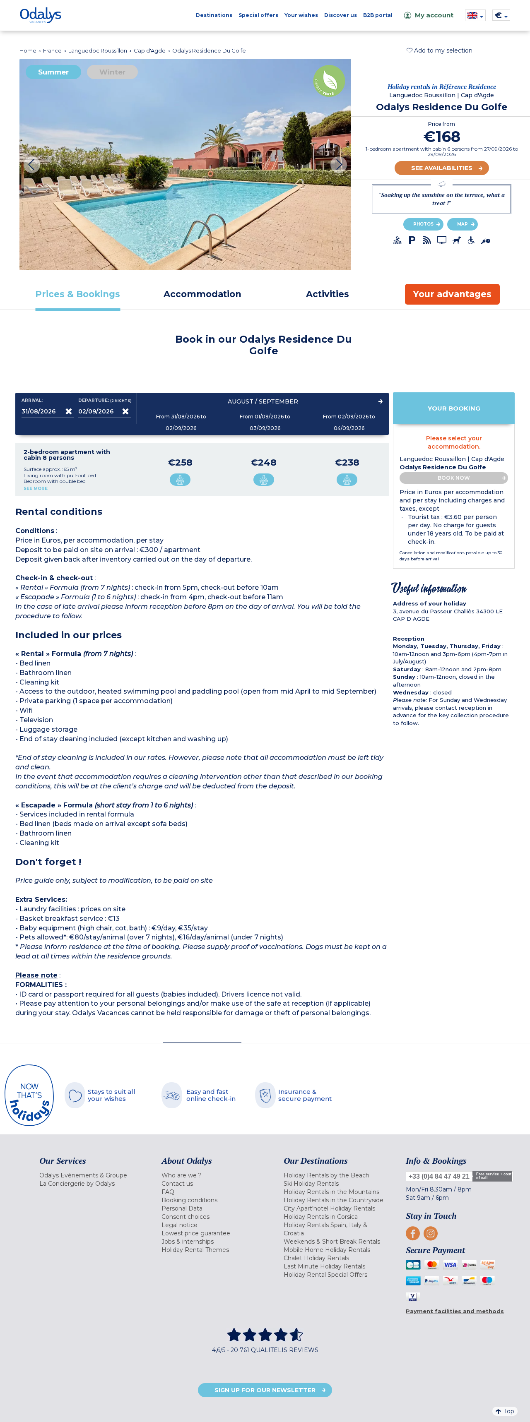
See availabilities (441, 168)
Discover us (340, 15)
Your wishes (301, 15)
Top (509, 1411)
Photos (423, 224)
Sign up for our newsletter (265, 1390)
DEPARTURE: (104, 401)
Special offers (258, 15)
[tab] (77, 294)
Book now (454, 478)
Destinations (214, 15)
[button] (439, 50)
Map (462, 224)
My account (434, 15)
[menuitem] (90, 1175)
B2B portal (378, 15)
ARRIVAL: (32, 401)
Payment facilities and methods (455, 1311)
